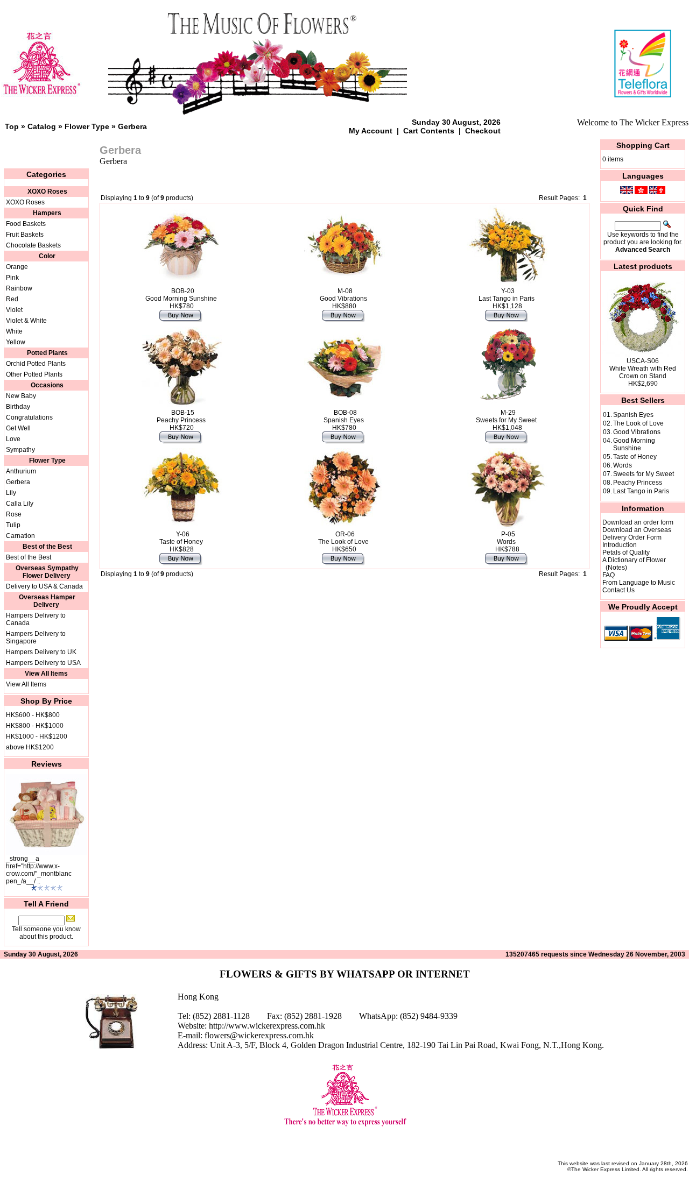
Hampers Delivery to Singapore (36, 637)
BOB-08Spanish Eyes (344, 416)
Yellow (15, 342)
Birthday (18, 406)
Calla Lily (19, 503)
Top (12, 126)
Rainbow (19, 288)
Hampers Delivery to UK (41, 652)
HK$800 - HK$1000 (35, 725)
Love (13, 439)
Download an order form (637, 522)
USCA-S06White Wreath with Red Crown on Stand (642, 368)
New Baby (21, 396)
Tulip (13, 525)
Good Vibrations (636, 432)
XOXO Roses (25, 202)
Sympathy (20, 450)
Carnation (20, 536)
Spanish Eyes (633, 415)
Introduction (619, 545)
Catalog (41, 126)
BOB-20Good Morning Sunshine (181, 294)
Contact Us (618, 590)
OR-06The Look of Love (343, 538)
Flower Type (87, 126)
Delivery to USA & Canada (44, 586)
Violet (14, 310)
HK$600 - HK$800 (33, 715)
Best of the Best (28, 557)
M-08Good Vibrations (343, 294)
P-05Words (506, 538)
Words (622, 465)
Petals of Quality (626, 552)
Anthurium (21, 471)
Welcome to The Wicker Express (632, 122)
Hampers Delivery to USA (43, 663)
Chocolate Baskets (33, 245)
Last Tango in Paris (641, 491)
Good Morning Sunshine (634, 444)
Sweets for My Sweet (643, 474)
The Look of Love (638, 423)
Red (12, 299)
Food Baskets (26, 224)
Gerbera (132, 126)
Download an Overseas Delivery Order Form (636, 533)
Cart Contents (428, 130)
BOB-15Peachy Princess (181, 416)
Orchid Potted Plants (36, 363)
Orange (17, 267)
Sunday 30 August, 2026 (456, 122)
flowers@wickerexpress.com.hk (259, 1035)
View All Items (26, 684)
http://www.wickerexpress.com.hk (267, 1025)
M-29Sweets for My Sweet (506, 416)
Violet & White (26, 320)
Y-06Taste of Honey (181, 538)
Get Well (18, 428)
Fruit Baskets (25, 234)
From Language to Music (638, 582)
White (14, 331)
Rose (14, 514)
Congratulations (29, 417)
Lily (11, 493)
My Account (370, 130)
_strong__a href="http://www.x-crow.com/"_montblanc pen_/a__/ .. (39, 870)
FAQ (608, 575)
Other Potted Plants (34, 374)
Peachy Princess (637, 482)
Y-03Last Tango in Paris (507, 294)
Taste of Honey (635, 457)
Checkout (483, 130)
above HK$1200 (30, 747)
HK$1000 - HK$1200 (36, 736)
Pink (12, 277)
